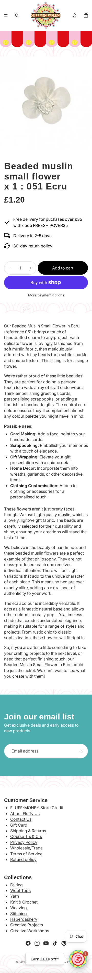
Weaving (18, 907)
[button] (78, 959)
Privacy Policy (23, 842)
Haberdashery (23, 919)
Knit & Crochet (24, 902)
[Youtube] (46, 943)
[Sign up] (81, 751)
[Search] (16, 15)
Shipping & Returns (28, 830)
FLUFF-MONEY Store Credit (36, 807)
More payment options (46, 295)
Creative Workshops (29, 930)
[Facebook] (28, 943)
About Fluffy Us (25, 813)
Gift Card (18, 825)
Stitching (18, 913)
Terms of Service (26, 853)
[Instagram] (37, 943)
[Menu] (6, 15)
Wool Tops (20, 890)
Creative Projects (26, 924)
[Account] (74, 15)
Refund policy (23, 859)
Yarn (14, 896)
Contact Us (20, 819)
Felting (17, 884)
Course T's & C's (26, 836)
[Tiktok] (55, 943)
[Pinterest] (64, 943)
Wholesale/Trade (26, 847)
